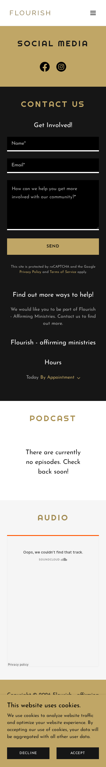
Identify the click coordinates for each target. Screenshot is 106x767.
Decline (28, 753)
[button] (93, 13)
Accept (77, 753)
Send (53, 246)
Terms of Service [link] (63, 272)
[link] (39, 14)
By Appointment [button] (57, 377)
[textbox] (53, 144)
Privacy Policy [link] (30, 272)
